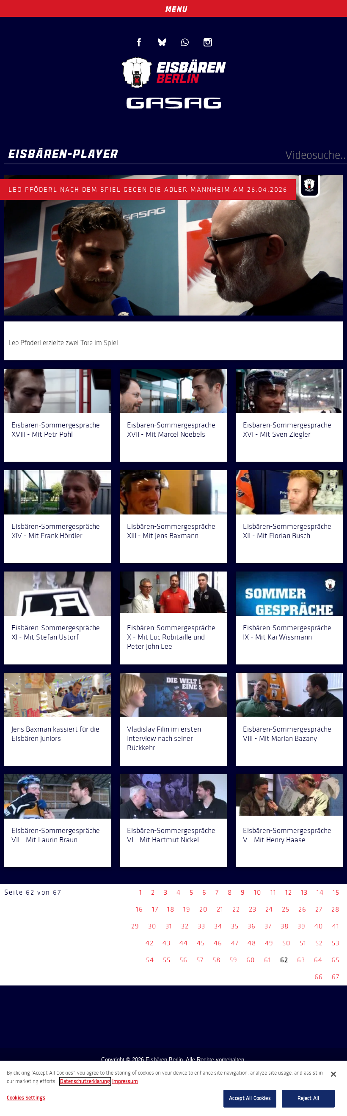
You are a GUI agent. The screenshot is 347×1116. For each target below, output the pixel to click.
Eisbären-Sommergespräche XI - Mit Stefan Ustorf (55, 632)
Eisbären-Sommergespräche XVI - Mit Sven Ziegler (287, 429)
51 (303, 943)
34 (218, 926)
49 (269, 943)
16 (139, 909)
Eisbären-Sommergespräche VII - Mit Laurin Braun (55, 835)
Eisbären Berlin (173, 71)
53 (335, 943)
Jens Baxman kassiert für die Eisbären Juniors (55, 733)
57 (200, 959)
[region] (173, 1088)
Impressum (125, 1081)
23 (252, 909)
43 (166, 943)
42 (150, 943)
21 (220, 909)
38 (285, 926)
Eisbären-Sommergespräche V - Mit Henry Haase (287, 835)
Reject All (308, 1098)
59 (233, 959)
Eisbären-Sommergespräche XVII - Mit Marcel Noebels (171, 429)
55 (167, 959)
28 (335, 909)
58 (216, 959)
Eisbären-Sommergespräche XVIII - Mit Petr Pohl (55, 429)
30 (152, 926)
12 (288, 892)
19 (186, 909)
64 (318, 959)
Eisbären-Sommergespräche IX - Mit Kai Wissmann (287, 632)
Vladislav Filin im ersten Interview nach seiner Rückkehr (164, 738)
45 (201, 943)
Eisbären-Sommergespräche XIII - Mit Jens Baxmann (171, 531)
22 (236, 909)
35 (235, 926)
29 (135, 926)
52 (319, 943)
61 (267, 959)
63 (301, 959)
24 (269, 909)
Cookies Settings (26, 1097)
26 (302, 909)
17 (155, 909)
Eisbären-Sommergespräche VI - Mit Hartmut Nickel (171, 835)
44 (183, 943)
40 (318, 926)
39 (301, 926)
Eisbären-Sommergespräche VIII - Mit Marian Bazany (287, 733)
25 (285, 909)
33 (201, 926)
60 (250, 959)
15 (336, 892)
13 (304, 892)
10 (258, 892)
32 (185, 926)
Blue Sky (162, 42)
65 (335, 959)
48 (252, 943)
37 (268, 926)
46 (218, 943)
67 (335, 976)
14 (320, 892)
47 (235, 943)
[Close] (333, 1074)
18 (170, 909)
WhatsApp (185, 42)
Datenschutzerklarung (85, 1081)
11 (273, 892)
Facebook (139, 42)
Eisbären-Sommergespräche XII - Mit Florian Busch (287, 531)
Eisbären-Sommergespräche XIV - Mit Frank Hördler (55, 531)
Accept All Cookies (249, 1098)
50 (286, 943)
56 (183, 959)
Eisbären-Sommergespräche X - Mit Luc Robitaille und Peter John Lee (171, 637)
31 (168, 926)
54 (150, 959)
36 (252, 926)
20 (203, 909)
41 (335, 926)
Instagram (208, 42)
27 (318, 909)
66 (318, 976)
